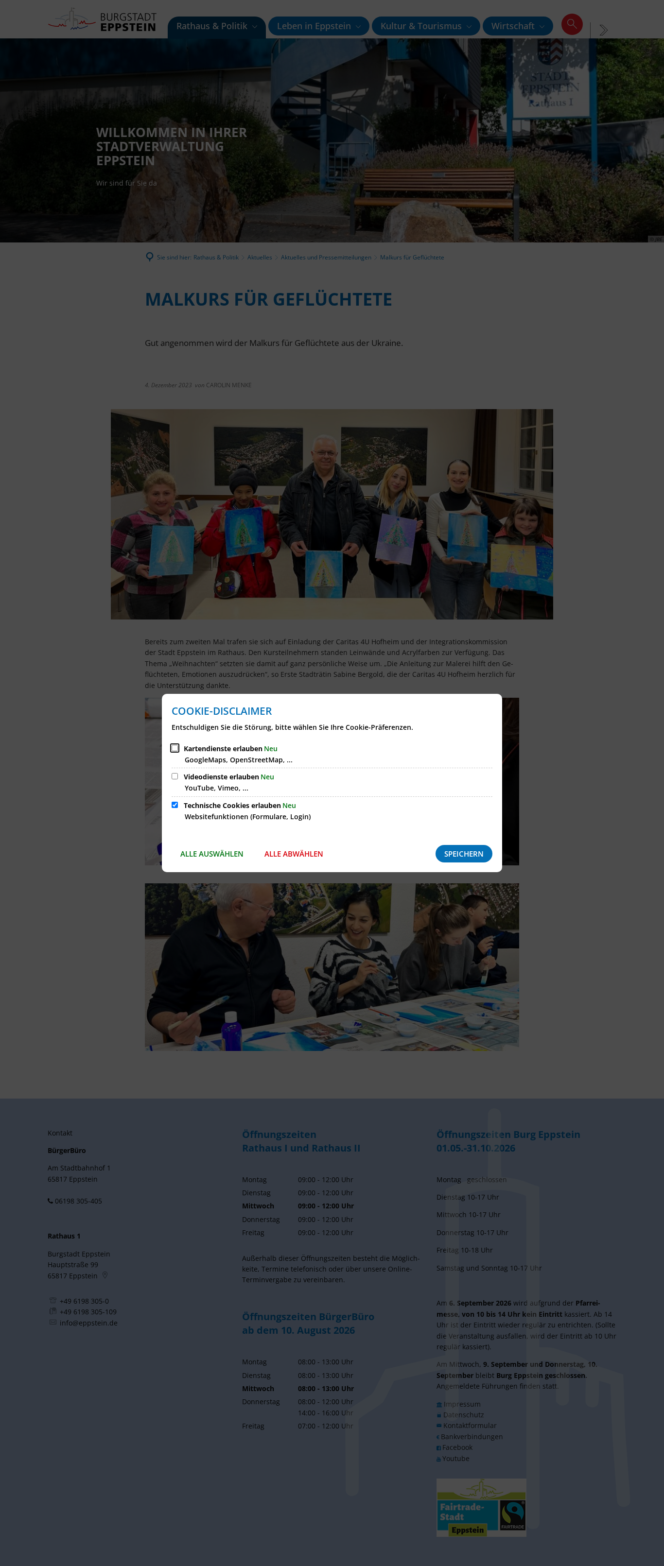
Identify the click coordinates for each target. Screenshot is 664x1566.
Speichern (464, 854)
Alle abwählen (293, 854)
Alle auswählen (212, 854)
